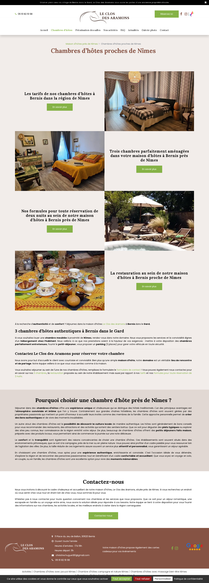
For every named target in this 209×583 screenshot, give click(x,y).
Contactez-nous (103, 515)
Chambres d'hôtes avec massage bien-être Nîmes (159, 571)
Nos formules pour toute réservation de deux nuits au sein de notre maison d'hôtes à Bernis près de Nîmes (59, 215)
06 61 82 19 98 (62, 560)
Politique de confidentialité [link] (188, 578)
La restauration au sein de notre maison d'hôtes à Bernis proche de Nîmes (149, 275)
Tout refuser (142, 579)
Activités (26, 571)
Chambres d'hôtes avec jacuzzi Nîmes (54, 571)
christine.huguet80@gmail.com (72, 555)
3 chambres (40, 373)
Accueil (44, 30)
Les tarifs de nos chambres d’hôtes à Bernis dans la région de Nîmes (59, 96)
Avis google (195, 547)
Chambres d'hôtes (61, 30)
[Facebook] (181, 14)
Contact (164, 30)
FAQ (123, 30)
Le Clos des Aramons (114, 324)
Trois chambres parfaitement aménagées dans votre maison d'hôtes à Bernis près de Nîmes (149, 155)
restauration (57, 373)
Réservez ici (166, 13)
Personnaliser (163, 579)
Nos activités (110, 30)
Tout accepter (121, 579)
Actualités (133, 30)
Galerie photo (149, 30)
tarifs (143, 373)
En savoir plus (60, 107)
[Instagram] (186, 14)
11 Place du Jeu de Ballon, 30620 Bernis (74, 536)
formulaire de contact (129, 369)
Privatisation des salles (87, 30)
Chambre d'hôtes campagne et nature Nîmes (103, 571)
